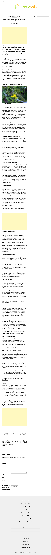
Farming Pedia (24, 507)
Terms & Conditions (35, 31)
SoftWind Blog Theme (31, 552)
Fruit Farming (24, 513)
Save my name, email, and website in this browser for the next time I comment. (6, 486)
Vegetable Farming (14, 16)
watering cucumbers (13, 178)
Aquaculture (25, 501)
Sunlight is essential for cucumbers (10, 113)
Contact (32, 22)
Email (3, 477)
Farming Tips (25, 510)
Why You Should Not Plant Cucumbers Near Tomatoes (14, 301)
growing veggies (19, 257)
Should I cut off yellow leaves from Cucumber (13, 209)
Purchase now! (25, 533)
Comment (4, 463)
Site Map (32, 34)
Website (3, 480)
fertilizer (7, 204)
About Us (32, 19)
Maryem (15, 23)
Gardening (24, 516)
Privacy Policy (33, 25)
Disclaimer (33, 28)
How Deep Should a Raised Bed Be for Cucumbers (13, 379)
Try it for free (25, 527)
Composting (24, 504)
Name (3, 474)
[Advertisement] (14, 35)
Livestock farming (24, 519)
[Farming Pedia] (25, 7)
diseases (11, 275)
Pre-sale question (25, 530)
